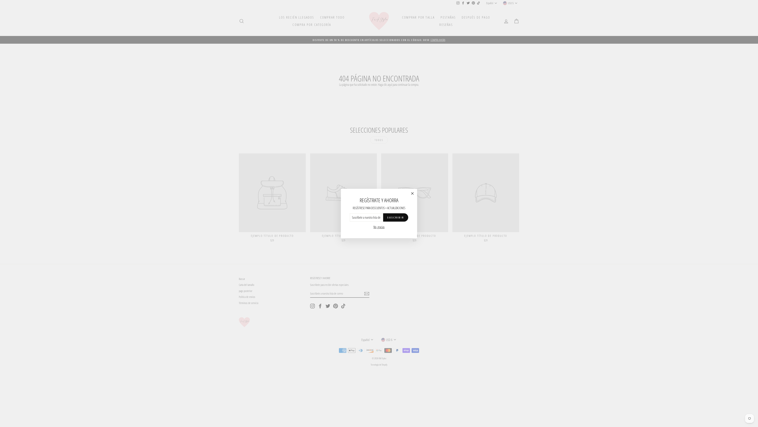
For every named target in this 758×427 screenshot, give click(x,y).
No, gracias (379, 227)
